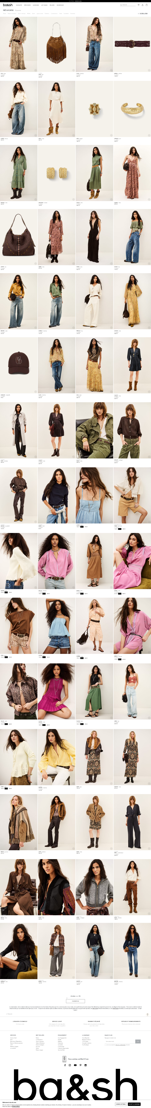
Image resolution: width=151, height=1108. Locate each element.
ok (138, 1041)
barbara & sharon (86, 1039)
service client (13, 1037)
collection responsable (63, 1048)
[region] (75, 1104)
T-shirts (60, 13)
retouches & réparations (16, 1041)
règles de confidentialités (120, 1044)
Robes (4, 13)
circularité (60, 1044)
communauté (61, 1046)
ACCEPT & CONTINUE (134, 1104)
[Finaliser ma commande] (146, 5)
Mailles (28, 13)
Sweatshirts (66, 13)
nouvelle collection (86, 1043)
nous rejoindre (85, 1037)
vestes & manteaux (40, 1043)
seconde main (61, 1050)
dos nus (38, 1046)
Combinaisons (54, 13)
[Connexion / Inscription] (143, 5)
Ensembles (72, 13)
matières (60, 1041)
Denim (33, 13)
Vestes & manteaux (12, 13)
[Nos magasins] (139, 5)
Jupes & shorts (40, 13)
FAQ (11, 1039)
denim (37, 1048)
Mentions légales (14, 1046)
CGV (11, 1044)
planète (59, 1039)
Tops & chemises (21, 13)
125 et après (85, 1041)
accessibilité (13, 1048)
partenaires (60, 1043)
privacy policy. (16, 1106)
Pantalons (47, 13)
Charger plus (75, 1001)
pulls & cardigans (40, 1044)
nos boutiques (85, 1044)
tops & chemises (40, 1041)
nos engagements (62, 1037)
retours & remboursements (16, 1043)
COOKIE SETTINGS (121, 1104)
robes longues (39, 1050)
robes (37, 1037)
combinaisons (39, 1039)
